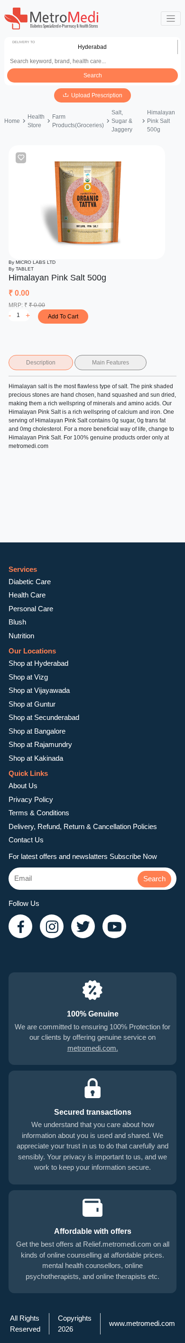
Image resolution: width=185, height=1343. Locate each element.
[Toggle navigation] (171, 18)
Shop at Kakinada (36, 758)
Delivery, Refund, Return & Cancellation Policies (83, 826)
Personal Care (31, 609)
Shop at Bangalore (37, 731)
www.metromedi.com (142, 1323)
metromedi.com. (92, 1048)
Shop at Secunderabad (44, 717)
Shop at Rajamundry (40, 744)
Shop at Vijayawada (39, 690)
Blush (17, 622)
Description (41, 362)
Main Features (110, 362)
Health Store (36, 121)
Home (12, 121)
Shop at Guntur (32, 704)
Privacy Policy (31, 799)
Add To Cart (63, 316)
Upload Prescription (96, 95)
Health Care (27, 595)
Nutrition (21, 636)
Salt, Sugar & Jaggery (121, 121)
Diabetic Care (30, 582)
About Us (23, 786)
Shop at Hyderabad (38, 663)
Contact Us (26, 840)
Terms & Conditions (39, 813)
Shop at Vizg (28, 677)
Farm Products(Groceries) (78, 121)
